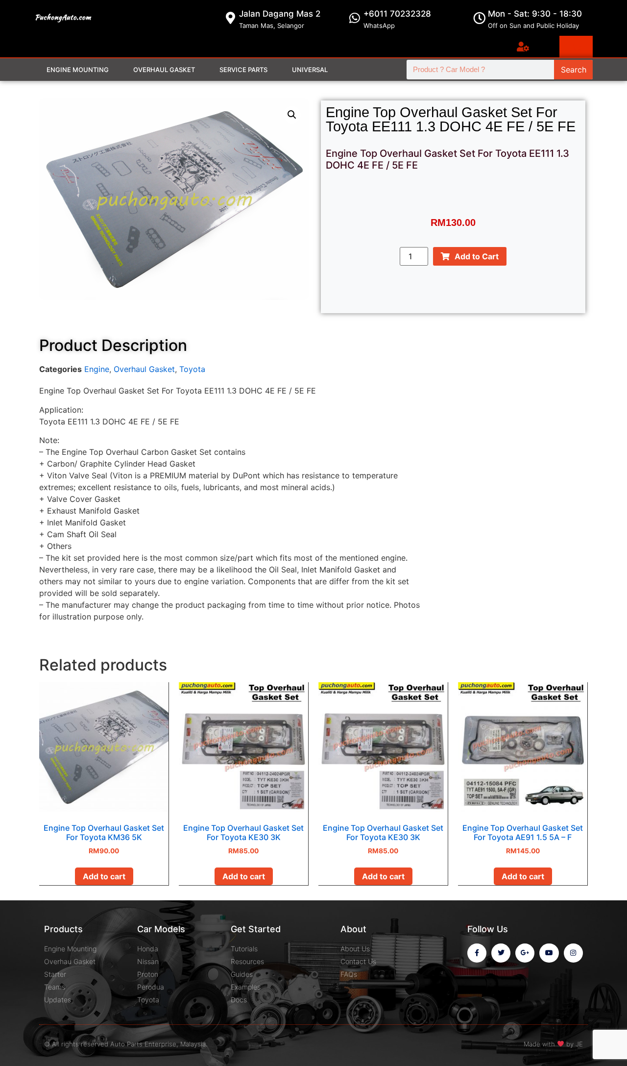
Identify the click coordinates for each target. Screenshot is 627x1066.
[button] (292, 115)
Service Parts (243, 70)
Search (573, 69)
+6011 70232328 (397, 14)
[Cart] (576, 46)
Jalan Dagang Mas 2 (279, 14)
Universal (310, 70)
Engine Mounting (78, 70)
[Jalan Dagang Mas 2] (230, 18)
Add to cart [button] (104, 876)
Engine (96, 369)
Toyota (192, 369)
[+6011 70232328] (355, 18)
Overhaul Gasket (164, 70)
